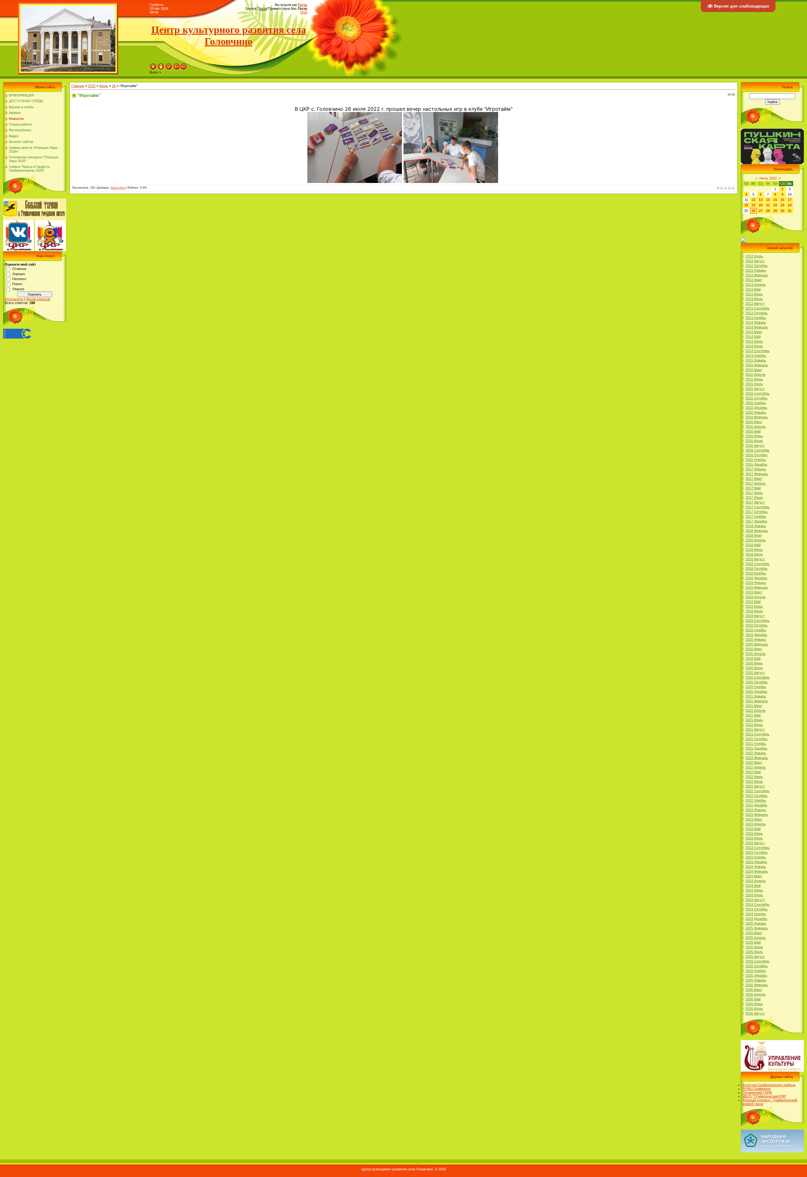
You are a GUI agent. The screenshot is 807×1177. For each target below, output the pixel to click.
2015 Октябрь (757, 398)
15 (775, 200)
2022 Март (754, 762)
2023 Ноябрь (756, 857)
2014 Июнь (754, 341)
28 (768, 211)
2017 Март (754, 478)
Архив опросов (38, 299)
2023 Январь (756, 810)
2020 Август (755, 672)
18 (746, 205)
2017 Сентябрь (757, 507)
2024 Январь (756, 866)
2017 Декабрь (756, 521)
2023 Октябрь (757, 852)
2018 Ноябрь (756, 573)
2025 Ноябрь (756, 971)
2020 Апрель (756, 654)
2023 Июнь (754, 833)
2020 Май (753, 658)
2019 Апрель (756, 597)
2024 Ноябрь (756, 914)
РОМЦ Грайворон (756, 1089)
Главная (77, 86)
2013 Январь (756, 270)
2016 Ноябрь (756, 460)
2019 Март (754, 592)
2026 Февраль (757, 985)
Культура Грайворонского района (768, 1085)
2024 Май (753, 885)
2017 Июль (754, 497)
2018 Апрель (756, 540)
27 (761, 211)
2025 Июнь (754, 947)
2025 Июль (754, 952)
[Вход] (183, 65)
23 (782, 205)
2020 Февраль (757, 644)
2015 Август (755, 389)
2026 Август (755, 1013)
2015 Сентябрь (757, 393)
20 (761, 205)
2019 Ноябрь (756, 630)
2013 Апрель (756, 284)
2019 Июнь (754, 606)
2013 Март (754, 280)
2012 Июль (754, 256)
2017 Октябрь (757, 512)
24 (790, 205)
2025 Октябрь (757, 966)
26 (114, 86)
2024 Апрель (756, 881)
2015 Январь (756, 360)
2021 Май (753, 715)
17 (790, 200)
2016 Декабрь (756, 464)
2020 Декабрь (756, 691)
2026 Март (754, 990)
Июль (103, 86)
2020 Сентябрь (757, 677)
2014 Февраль (757, 327)
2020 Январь (756, 639)
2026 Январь (756, 980)
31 (790, 211)
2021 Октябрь (757, 739)
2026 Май (753, 999)
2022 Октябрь (757, 795)
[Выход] (176, 65)
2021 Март (754, 706)
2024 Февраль (757, 871)
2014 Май (753, 336)
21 (768, 205)
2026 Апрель (756, 994)
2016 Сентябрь (757, 450)
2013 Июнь (754, 294)
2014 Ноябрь (756, 355)
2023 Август (755, 843)
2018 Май (753, 545)
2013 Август (755, 303)
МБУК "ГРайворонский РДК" (764, 1096)
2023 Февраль (757, 814)
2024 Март (754, 876)
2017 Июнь (754, 493)
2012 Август (755, 261)
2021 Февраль (757, 701)
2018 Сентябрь (757, 564)
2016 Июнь (754, 436)
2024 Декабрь (756, 919)
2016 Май (753, 431)
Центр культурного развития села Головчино (228, 35)
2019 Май (753, 601)
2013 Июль (754, 299)
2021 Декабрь (756, 748)
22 (775, 205)
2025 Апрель (756, 937)
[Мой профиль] (161, 65)
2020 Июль (754, 668)
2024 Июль (754, 895)
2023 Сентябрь (757, 848)
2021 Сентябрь (757, 734)
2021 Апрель (756, 710)
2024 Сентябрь (757, 904)
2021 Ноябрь (756, 743)
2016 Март (754, 422)
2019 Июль (754, 611)
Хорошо (18, 274)
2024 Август (755, 900)
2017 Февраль (757, 474)
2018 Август (755, 559)
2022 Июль (754, 781)
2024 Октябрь (757, 909)
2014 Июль (754, 346)
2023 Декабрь (756, 862)
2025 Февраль (757, 928)
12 (753, 200)
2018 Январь (756, 526)
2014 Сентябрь (757, 351)
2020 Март (754, 649)
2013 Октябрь (757, 313)
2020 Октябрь (757, 682)
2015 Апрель (756, 374)
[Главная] (153, 65)
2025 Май (753, 942)
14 (768, 200)
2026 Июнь (754, 1004)
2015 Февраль (757, 365)
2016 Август (755, 445)
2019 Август (755, 616)
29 (775, 211)
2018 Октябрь (757, 568)
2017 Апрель (756, 483)
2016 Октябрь (757, 455)
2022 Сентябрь (757, 791)
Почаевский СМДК (757, 1092)
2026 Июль (754, 1008)
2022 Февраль (757, 758)
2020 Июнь (754, 663)
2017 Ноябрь (756, 516)
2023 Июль (754, 838)
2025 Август (755, 956)
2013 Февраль (757, 275)
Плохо (17, 284)
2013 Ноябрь (756, 318)
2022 (92, 86)
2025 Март (754, 933)
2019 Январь (756, 583)
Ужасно (18, 289)
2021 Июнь (754, 720)
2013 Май (753, 289)
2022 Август (755, 786)
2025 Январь (756, 923)
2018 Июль (754, 554)
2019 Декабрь (756, 635)
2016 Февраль (757, 417)
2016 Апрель (756, 426)
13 (761, 200)
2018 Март (754, 535)
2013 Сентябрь (757, 308)
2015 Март (754, 370)
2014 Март (754, 332)
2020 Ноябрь (756, 687)
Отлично (19, 269)
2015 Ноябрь (756, 403)
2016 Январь (756, 412)
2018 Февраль (757, 531)
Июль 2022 (768, 178)
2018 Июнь (754, 549)
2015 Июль (754, 384)
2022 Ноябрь (756, 800)
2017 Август (755, 502)
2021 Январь (756, 696)
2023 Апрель (756, 824)
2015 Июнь (754, 379)
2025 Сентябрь (757, 961)
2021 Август (755, 729)
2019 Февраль (757, 587)
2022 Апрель (756, 767)
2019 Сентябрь (757, 620)
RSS (303, 12)
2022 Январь (756, 753)
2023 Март (754, 819)
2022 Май (753, 772)
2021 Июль (754, 725)
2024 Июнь (754, 890)
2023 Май (753, 829)
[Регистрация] (168, 65)
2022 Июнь (754, 777)
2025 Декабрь (756, 975)
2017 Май (753, 488)
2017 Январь (756, 469)
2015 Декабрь (756, 407)
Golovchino (118, 187)
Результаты (14, 299)
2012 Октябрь (757, 266)
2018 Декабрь (756, 578)
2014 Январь (756, 322)
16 (782, 200)
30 (782, 211)
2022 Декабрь (756, 805)
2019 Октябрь (757, 625)
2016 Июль (754, 441)
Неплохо (19, 279)
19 (753, 205)
